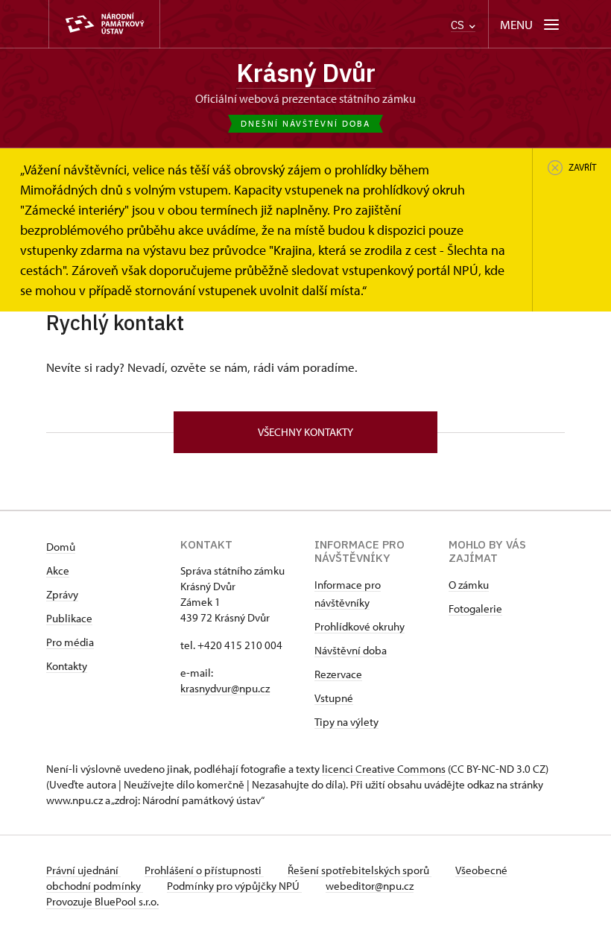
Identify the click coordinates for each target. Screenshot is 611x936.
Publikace (69, 618)
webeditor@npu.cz (370, 886)
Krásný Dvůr (306, 73)
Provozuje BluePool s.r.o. (102, 901)
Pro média (70, 642)
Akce (57, 570)
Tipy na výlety (346, 722)
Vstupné (333, 698)
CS (459, 25)
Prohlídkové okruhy (359, 626)
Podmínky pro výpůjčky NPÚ (234, 886)
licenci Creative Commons (384, 769)
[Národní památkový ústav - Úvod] (104, 24)
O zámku (469, 585)
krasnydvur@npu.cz (225, 688)
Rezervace (338, 674)
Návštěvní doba (350, 650)
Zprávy (62, 594)
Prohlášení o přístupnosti (204, 870)
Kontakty (66, 666)
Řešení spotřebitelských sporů (359, 870)
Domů (60, 547)
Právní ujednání (83, 870)
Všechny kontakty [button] (305, 432)
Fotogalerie (475, 608)
